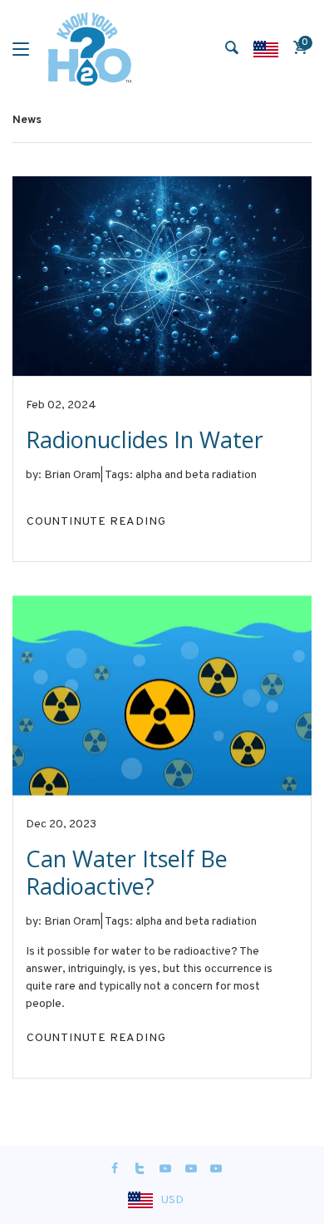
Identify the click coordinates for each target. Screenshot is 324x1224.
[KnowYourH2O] (89, 49)
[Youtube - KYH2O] (216, 1169)
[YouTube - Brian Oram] (191, 1169)
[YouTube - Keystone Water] (165, 1169)
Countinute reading (96, 521)
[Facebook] (114, 1169)
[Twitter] (140, 1169)
